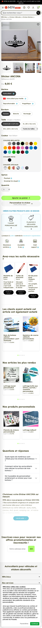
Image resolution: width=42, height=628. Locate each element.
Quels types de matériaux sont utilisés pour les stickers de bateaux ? (19, 459)
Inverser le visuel (11, 181)
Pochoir (7, 178)
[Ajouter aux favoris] (38, 24)
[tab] (18, 355)
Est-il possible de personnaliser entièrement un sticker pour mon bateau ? (18, 478)
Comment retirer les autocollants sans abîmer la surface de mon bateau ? (18, 468)
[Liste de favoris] (28, 7)
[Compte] (33, 7)
